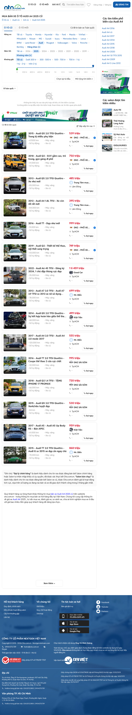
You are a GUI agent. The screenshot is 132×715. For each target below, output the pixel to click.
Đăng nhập (98, 5)
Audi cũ (15, 20)
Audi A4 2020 (108, 51)
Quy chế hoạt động (44, 610)
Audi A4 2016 (108, 28)
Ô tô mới (23, 27)
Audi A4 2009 (108, 59)
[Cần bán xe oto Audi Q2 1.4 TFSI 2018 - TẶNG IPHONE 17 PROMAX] (15, 387)
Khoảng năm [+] (24, 55)
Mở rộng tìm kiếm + (84, 79)
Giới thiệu (40, 606)
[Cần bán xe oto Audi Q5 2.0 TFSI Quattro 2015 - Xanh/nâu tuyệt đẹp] (15, 410)
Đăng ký (108, 5)
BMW (19, 43)
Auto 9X (117, 110)
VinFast (82, 34)
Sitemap (40, 613)
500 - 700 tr (60, 59)
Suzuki (48, 38)
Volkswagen (62, 43)
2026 (28, 51)
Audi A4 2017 (108, 36)
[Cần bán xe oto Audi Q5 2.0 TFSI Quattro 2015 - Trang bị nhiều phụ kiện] (15, 140)
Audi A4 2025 (38, 20)
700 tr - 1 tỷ (74, 59)
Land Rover (30, 43)
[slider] (17, 69)
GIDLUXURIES (120, 145)
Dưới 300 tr (31, 59)
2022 (60, 51)
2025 (36, 51)
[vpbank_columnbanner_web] (115, 81)
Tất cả (19, 34)
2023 (52, 51)
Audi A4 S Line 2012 (111, 63)
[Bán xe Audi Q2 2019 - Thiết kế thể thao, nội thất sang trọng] (15, 252)
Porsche (83, 43)
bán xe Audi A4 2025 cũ (62, 494)
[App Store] (74, 623)
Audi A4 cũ (107, 32)
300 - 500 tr (45, 59)
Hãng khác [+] (33, 47)
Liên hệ (7, 617)
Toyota (29, 34)
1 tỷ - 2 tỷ (21, 64)
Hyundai (48, 34)
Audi (41, 43)
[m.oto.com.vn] (74, 616)
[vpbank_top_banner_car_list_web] (49, 115)
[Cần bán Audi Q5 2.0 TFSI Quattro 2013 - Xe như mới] (15, 185)
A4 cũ (26, 20)
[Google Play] (74, 630)
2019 (84, 51)
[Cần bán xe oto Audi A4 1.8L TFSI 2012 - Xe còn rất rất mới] (15, 207)
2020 (76, 51)
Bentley (20, 47)
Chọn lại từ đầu (63, 79)
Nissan (32, 38)
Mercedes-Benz (70, 38)
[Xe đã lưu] (88, 5)
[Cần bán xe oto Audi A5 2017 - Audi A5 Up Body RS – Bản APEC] (15, 432)
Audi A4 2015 (108, 43)
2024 (44, 51)
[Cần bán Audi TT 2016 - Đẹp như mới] (15, 230)
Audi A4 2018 (108, 47)
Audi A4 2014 (108, 40)
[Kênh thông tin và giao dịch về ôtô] (14, 7)
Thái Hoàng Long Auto (119, 122)
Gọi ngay (89, 146)
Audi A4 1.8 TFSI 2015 (112, 55)
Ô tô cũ (5, 20)
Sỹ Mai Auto (119, 134)
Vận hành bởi (59, 660)
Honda (38, 34)
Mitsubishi (21, 38)
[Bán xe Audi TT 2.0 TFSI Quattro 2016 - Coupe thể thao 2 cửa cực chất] (15, 365)
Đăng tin (123, 4)
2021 (68, 51)
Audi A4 (16, 499)
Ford (64, 34)
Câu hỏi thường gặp (11, 613)
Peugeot (50, 43)
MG (40, 38)
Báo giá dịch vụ (67, 606)
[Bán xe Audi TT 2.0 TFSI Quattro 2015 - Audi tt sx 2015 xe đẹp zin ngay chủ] (15, 455)
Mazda (72, 34)
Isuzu (57, 38)
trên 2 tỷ (33, 64)
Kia (57, 34)
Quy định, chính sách (12, 606)
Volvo (74, 43)
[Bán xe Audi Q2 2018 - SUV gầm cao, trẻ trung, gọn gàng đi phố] (15, 162)
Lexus (83, 38)
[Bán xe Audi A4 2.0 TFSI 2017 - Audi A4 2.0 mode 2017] (15, 342)
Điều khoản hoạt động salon (15, 610)
